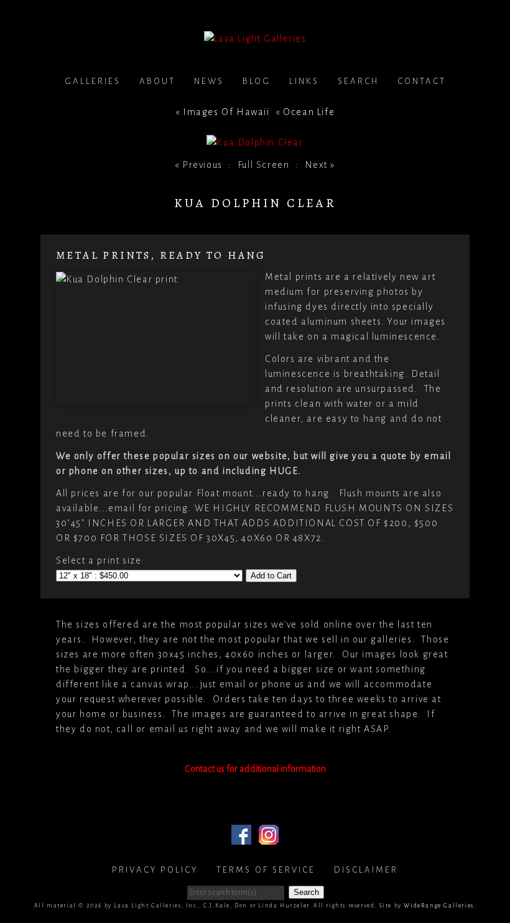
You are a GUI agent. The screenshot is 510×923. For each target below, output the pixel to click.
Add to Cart (271, 575)
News (209, 81)
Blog (257, 81)
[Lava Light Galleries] (255, 39)
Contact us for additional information (255, 769)
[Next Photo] (254, 142)
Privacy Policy (155, 869)
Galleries (93, 81)
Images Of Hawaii (226, 112)
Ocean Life (309, 112)
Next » (320, 165)
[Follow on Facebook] (241, 837)
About (157, 81)
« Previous (199, 165)
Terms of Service (265, 869)
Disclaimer (366, 869)
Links (304, 81)
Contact (421, 81)
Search (358, 81)
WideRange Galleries (438, 905)
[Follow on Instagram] (268, 837)
